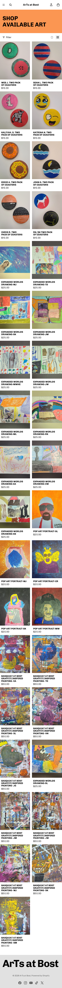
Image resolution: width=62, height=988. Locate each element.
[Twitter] (42, 983)
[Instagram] (25, 983)
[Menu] (3, 5)
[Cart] (58, 4)
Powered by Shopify (40, 975)
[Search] (10, 4)
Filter (8, 37)
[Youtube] (31, 983)
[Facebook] (20, 983)
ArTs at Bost (25, 975)
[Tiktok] (36, 983)
